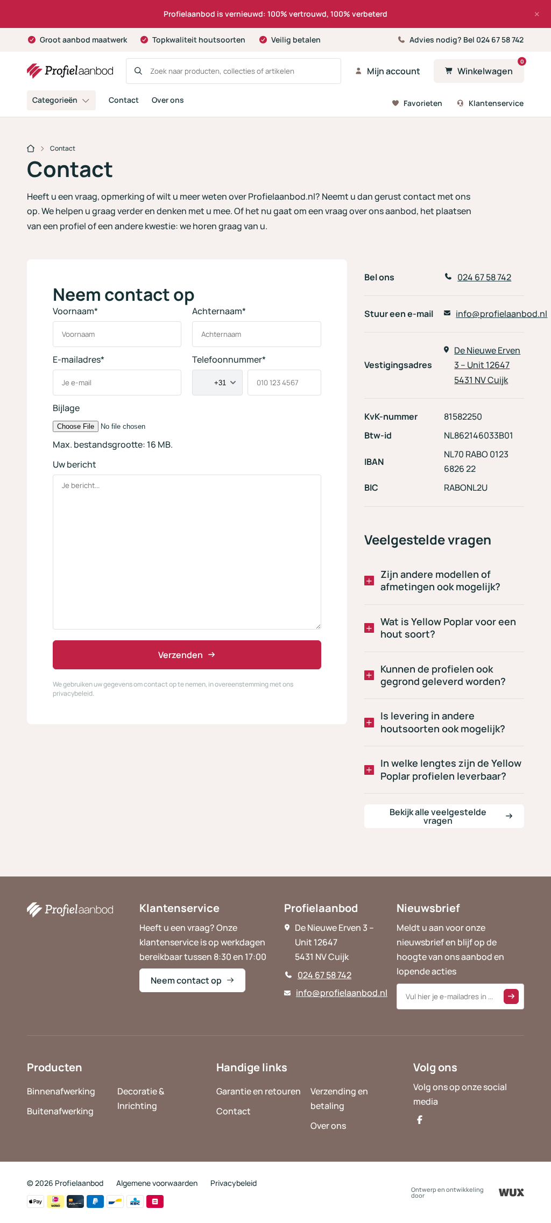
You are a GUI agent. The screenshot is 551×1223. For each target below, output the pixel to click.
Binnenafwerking (61, 1091)
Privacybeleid (233, 1183)
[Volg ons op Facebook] (419, 1119)
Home (30, 149)
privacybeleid (73, 693)
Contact (124, 100)
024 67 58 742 (324, 975)
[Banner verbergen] (537, 14)
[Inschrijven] (511, 996)
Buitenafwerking (60, 1111)
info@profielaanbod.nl (341, 993)
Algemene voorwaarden (156, 1183)
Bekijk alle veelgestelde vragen (438, 816)
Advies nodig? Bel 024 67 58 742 (466, 39)
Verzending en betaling (339, 1098)
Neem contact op (186, 980)
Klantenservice (496, 103)
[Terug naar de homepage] (70, 71)
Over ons (168, 100)
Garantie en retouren (258, 1091)
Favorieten (423, 103)
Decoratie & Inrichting (141, 1098)
